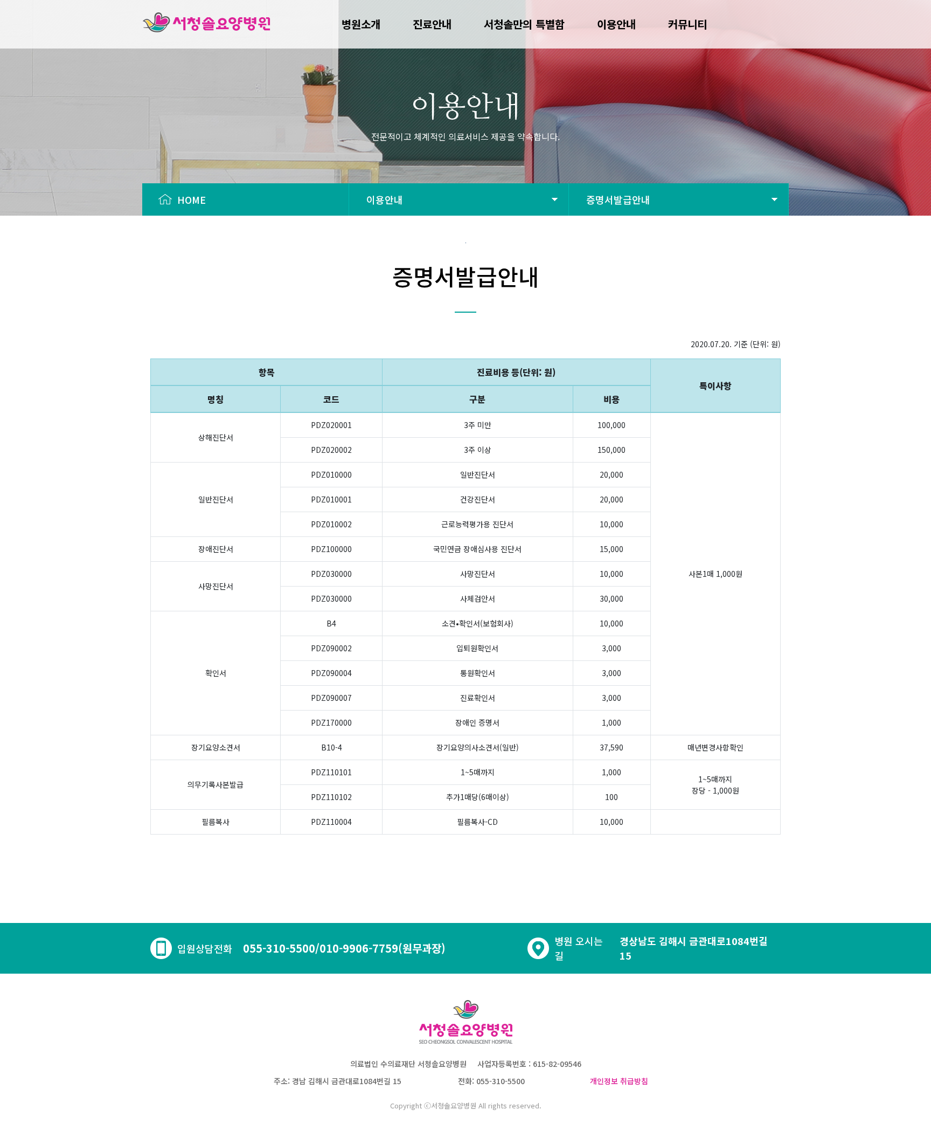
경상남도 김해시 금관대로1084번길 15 (694, 948)
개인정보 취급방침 (619, 1081)
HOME (189, 199)
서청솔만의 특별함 (524, 24)
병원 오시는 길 (578, 948)
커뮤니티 (687, 24)
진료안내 (432, 24)
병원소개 (361, 24)
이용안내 (616, 24)
